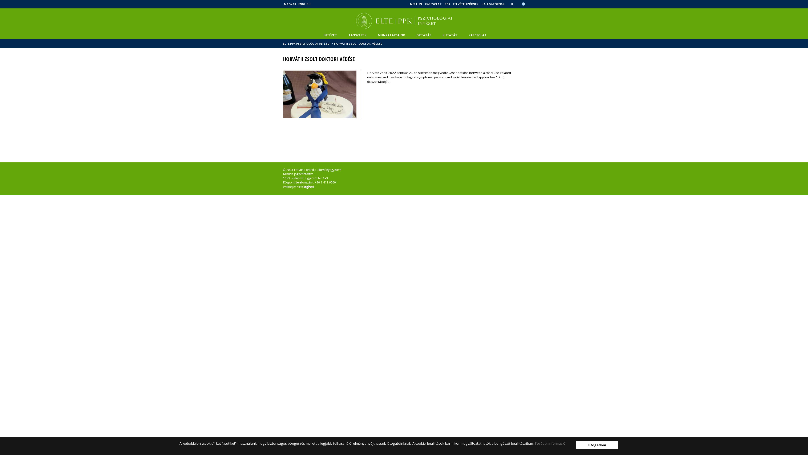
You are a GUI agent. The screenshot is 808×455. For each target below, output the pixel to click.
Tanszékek (357, 35)
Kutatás (450, 35)
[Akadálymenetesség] (523, 3)
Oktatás (423, 35)
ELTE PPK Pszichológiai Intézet (307, 44)
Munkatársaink (391, 35)
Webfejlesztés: (293, 187)
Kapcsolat (433, 4)
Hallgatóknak (493, 4)
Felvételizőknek (465, 4)
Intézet (330, 35)
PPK (447, 4)
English (304, 4)
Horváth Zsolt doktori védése (358, 44)
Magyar (290, 4)
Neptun (416, 4)
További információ (549, 443)
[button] (512, 4)
